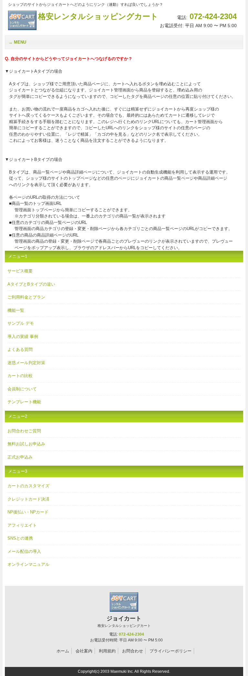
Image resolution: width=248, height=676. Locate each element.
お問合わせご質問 (24, 430)
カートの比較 (20, 375)
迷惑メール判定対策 (26, 362)
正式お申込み (20, 457)
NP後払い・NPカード (27, 512)
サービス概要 (20, 271)
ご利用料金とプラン (26, 297)
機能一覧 (15, 310)
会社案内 (84, 651)
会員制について (22, 388)
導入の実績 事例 (22, 336)
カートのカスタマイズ (28, 485)
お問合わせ (132, 651)
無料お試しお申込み (26, 443)
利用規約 (107, 651)
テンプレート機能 (24, 401)
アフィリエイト (22, 525)
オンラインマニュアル (28, 564)
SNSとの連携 (20, 538)
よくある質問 (20, 349)
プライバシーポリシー (170, 651)
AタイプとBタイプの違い (31, 284)
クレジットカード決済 (28, 499)
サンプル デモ (20, 323)
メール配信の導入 (24, 551)
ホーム (63, 651)
